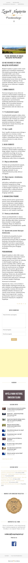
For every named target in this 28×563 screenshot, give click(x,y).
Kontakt (7, 555)
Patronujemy (16, 2)
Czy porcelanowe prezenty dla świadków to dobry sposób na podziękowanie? (16, 408)
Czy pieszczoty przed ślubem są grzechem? (14, 438)
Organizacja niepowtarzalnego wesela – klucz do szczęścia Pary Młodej (16, 419)
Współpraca (21, 4)
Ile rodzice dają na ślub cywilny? (14, 443)
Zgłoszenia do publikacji (9, 4)
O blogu (8, 2)
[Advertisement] (14, 34)
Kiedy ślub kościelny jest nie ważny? (15, 430)
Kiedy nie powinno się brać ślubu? (15, 453)
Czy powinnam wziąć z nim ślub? (14, 434)
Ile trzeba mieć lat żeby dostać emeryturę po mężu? (14, 448)
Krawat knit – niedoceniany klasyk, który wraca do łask (15, 414)
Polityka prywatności (16, 555)
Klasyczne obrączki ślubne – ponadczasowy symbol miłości (14, 425)
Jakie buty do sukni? (7, 459)
